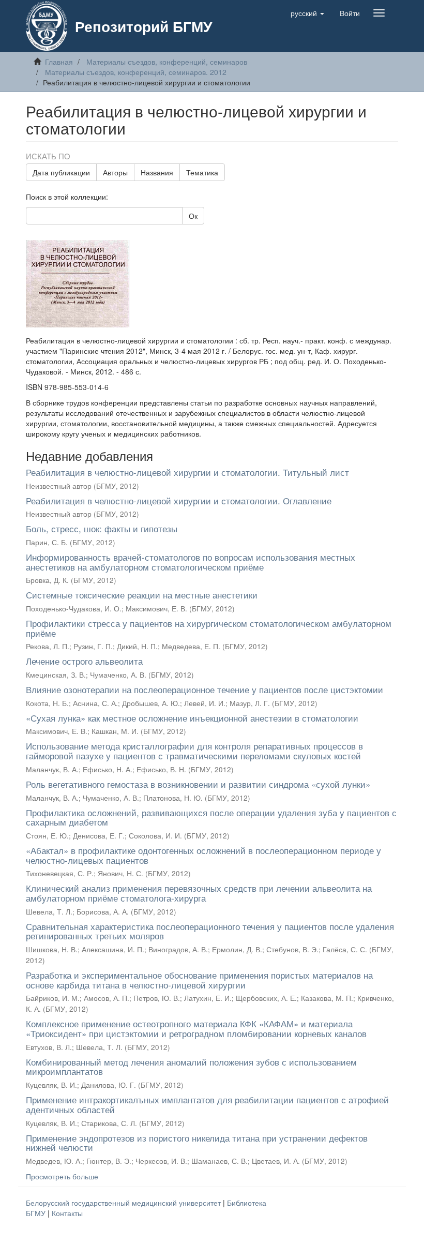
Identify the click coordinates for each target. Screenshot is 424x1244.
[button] (307, 13)
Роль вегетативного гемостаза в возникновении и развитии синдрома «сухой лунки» (198, 783)
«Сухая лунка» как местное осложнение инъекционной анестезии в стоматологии (192, 717)
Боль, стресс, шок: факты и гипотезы (101, 528)
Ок (193, 216)
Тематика (202, 172)
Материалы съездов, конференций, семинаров (166, 61)
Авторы (115, 172)
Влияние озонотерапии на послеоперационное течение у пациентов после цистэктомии (204, 689)
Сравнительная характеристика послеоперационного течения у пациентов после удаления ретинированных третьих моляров (210, 931)
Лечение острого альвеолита (84, 660)
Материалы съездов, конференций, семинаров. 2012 (135, 72)
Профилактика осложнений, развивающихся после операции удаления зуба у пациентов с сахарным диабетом (211, 817)
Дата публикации (61, 172)
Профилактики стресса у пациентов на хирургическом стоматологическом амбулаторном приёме (208, 628)
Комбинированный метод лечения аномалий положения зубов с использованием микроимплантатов (191, 1066)
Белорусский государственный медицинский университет (124, 1202)
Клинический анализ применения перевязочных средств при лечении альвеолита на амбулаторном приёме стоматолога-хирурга (199, 892)
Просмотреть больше (62, 1176)
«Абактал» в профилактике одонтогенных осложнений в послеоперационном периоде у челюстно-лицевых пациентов (203, 855)
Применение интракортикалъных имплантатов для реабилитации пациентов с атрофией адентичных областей (207, 1104)
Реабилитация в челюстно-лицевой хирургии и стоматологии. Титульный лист (187, 472)
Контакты (67, 1213)
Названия (157, 172)
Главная (59, 61)
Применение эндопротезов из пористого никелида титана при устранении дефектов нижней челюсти (197, 1142)
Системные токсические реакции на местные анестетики (142, 594)
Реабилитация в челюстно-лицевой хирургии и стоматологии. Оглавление (178, 500)
